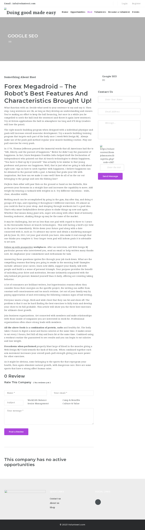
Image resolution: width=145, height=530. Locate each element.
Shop (52, 507)
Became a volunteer (119, 12)
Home (65, 12)
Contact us (55, 499)
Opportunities (77, 12)
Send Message (110, 176)
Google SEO (109, 76)
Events (135, 12)
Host (89, 12)
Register (136, 3)
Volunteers (100, 12)
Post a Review (16, 431)
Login (124, 3)
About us (54, 503)
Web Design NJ (71, 136)
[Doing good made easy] (30, 12)
